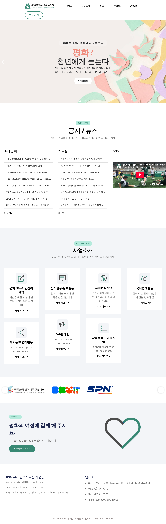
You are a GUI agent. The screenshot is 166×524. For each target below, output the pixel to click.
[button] (3, 62)
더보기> (8, 213)
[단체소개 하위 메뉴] (76, 6)
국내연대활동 (144, 288)
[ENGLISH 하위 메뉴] (140, 6)
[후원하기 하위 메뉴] (124, 6)
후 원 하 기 (34, 14)
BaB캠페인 (62, 334)
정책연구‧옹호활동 (62, 288)
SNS (116, 151)
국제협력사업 (103, 288)
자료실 (63, 151)
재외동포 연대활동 (21, 342)
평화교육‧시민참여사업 (21, 290)
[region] (83, 61)
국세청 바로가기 (42, 492)
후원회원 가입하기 (22, 448)
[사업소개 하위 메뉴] (92, 6)
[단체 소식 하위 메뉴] (108, 6)
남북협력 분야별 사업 (104, 339)
